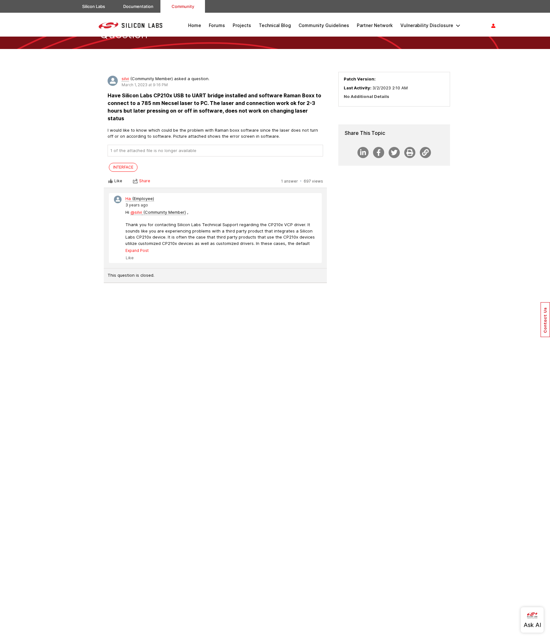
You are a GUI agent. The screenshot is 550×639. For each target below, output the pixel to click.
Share (144, 180)
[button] (545, 319)
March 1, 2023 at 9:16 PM (145, 84)
